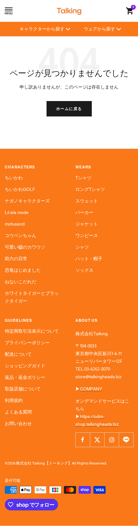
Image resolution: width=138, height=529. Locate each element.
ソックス (84, 270)
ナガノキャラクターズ (27, 200)
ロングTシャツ (90, 189)
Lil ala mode (17, 212)
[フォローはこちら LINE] (126, 439)
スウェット (86, 200)
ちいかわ (14, 177)
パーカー (84, 212)
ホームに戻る (69, 109)
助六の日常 (16, 258)
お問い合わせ (18, 423)
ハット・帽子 (88, 258)
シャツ (82, 247)
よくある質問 (18, 411)
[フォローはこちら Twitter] (97, 439)
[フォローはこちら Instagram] (111, 439)
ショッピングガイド (25, 365)
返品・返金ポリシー (25, 377)
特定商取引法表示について (32, 331)
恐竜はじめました (23, 270)
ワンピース (86, 235)
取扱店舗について (23, 388)
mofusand (15, 223)
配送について (18, 354)
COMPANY (91, 388)
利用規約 (14, 400)
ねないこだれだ (20, 281)
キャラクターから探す (42, 28)
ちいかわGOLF (20, 189)
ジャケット (86, 223)
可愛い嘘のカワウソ (25, 247)
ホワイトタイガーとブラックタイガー (32, 297)
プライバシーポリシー (27, 342)
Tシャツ (83, 177)
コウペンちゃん (20, 235)
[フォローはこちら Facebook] (82, 439)
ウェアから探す (99, 28)
